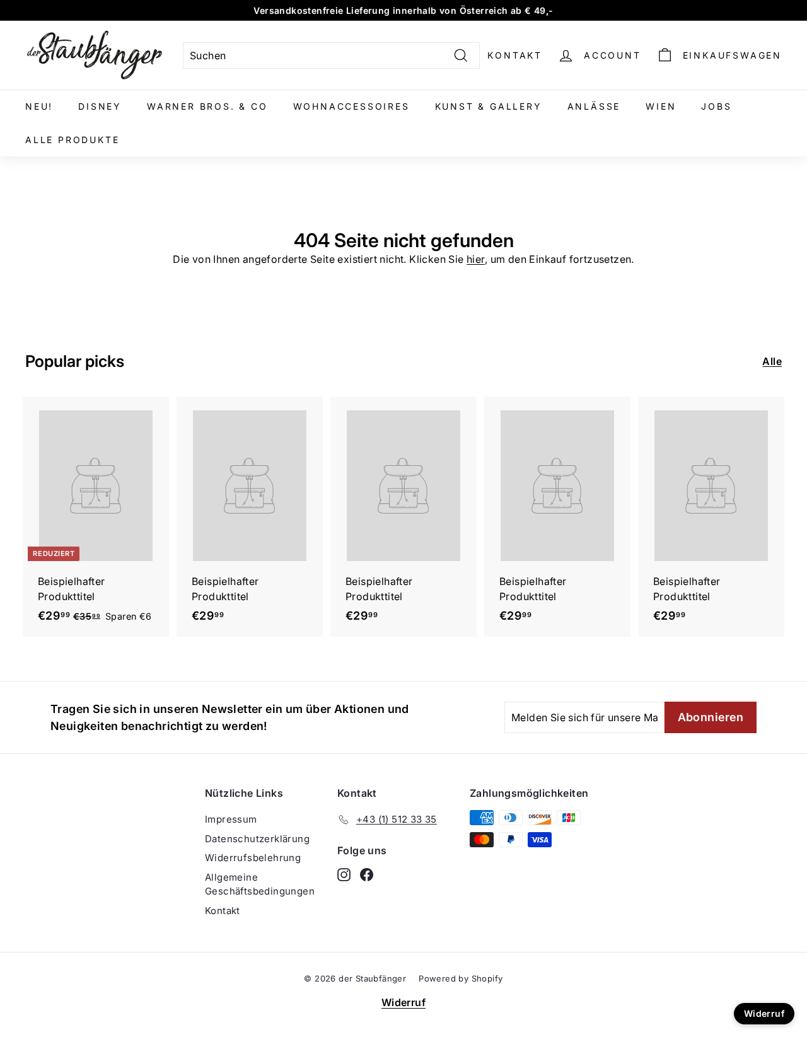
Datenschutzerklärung (257, 839)
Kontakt (514, 55)
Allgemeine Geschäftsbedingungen (260, 884)
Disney (100, 106)
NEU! (39, 106)
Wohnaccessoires (351, 106)
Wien (661, 106)
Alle (772, 361)
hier (476, 259)
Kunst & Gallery (488, 106)
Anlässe (594, 106)
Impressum (231, 819)
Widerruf (403, 1002)
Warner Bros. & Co (207, 106)
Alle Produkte (72, 139)
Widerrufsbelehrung (253, 858)
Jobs (716, 106)
